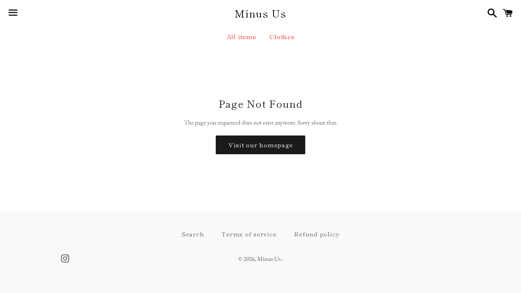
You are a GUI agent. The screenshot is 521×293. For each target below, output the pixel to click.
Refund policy (316, 234)
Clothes (281, 36)
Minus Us (260, 13)
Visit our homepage (260, 144)
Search (193, 234)
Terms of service (248, 234)
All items (241, 36)
